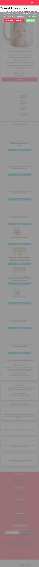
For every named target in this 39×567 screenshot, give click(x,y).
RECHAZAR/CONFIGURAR (14, 20)
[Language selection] (32, 3)
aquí (19, 17)
